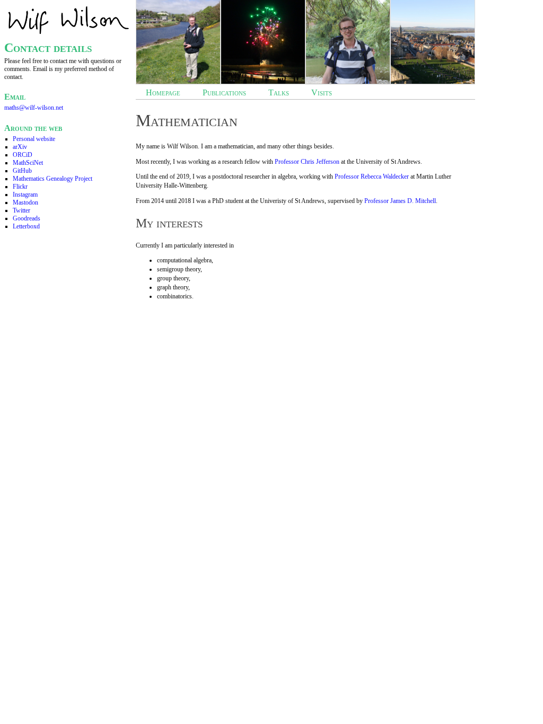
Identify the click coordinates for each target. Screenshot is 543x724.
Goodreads (26, 218)
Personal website (34, 139)
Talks (278, 92)
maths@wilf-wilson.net (33, 107)
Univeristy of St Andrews (292, 201)
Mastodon (25, 202)
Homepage (163, 92)
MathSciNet (28, 162)
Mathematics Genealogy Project (52, 178)
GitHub (22, 170)
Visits (321, 92)
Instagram (25, 194)
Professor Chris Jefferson (307, 161)
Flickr (20, 186)
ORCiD (22, 154)
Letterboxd (26, 226)
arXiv (20, 147)
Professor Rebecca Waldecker (372, 176)
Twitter (21, 210)
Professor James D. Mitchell (400, 201)
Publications (224, 92)
